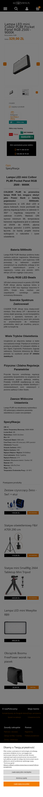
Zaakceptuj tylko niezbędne (21, 772)
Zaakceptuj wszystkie (21, 784)
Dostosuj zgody (21, 778)
